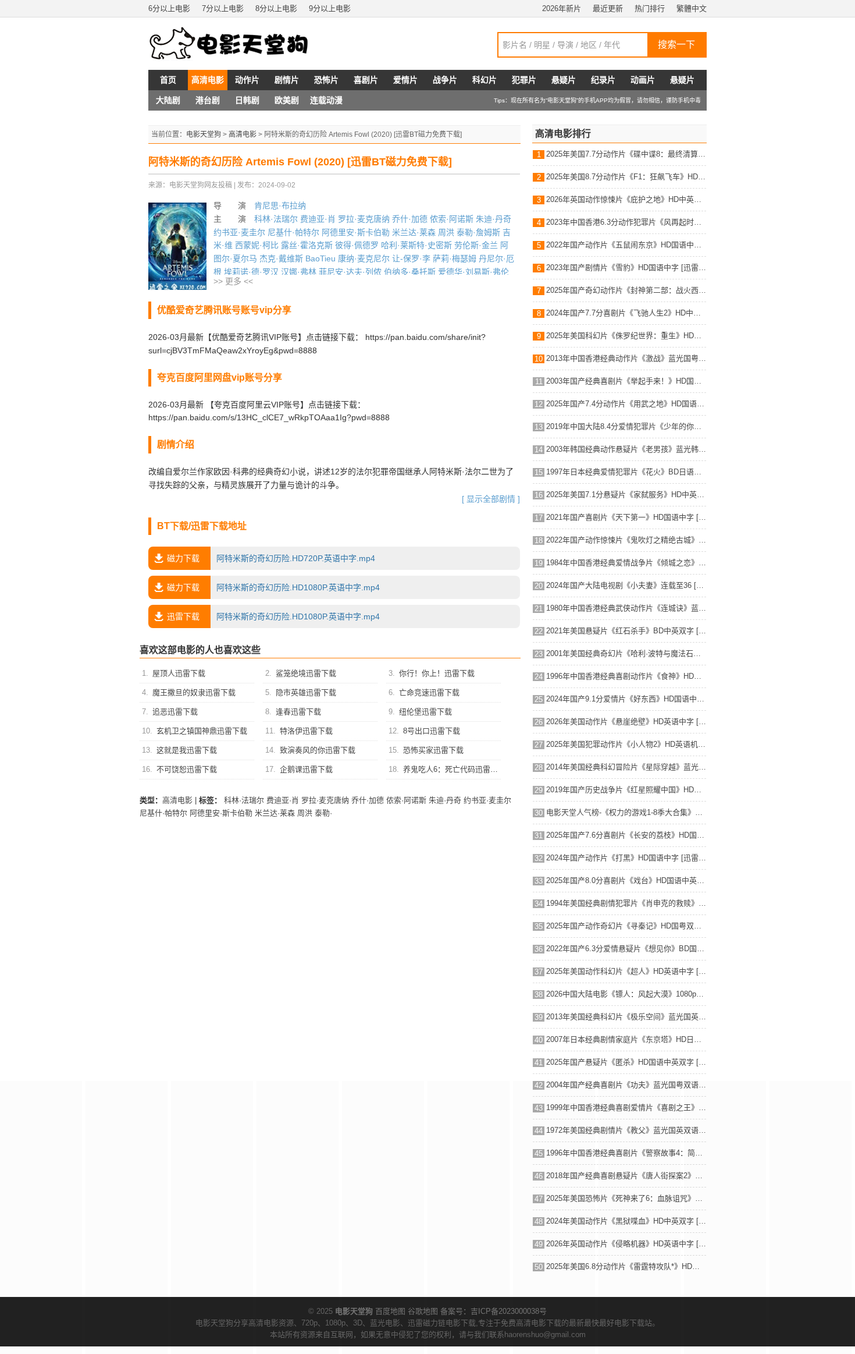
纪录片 (603, 79)
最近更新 (608, 8)
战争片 (445, 79)
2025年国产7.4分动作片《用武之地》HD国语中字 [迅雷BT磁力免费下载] (626, 403)
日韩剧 (247, 100)
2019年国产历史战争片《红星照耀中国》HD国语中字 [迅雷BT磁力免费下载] (626, 789)
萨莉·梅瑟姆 (454, 258)
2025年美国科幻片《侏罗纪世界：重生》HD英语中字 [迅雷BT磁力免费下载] (626, 335)
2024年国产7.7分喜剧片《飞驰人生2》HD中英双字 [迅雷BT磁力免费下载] (626, 313)
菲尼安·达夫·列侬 (350, 272)
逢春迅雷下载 (298, 711)
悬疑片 (563, 79)
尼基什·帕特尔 (293, 232)
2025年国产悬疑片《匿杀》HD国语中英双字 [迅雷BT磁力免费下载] (626, 1062)
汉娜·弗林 (298, 272)
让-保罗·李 (411, 258)
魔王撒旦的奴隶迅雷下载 (194, 692)
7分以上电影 (223, 8)
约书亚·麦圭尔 (239, 232)
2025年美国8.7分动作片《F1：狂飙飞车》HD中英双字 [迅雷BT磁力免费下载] (626, 176)
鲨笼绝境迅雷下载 (306, 673)
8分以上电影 (276, 8)
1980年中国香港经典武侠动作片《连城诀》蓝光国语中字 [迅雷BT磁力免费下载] (626, 608)
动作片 (247, 79)
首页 (168, 79)
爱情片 (405, 79)
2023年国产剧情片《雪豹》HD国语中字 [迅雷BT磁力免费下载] (626, 267)
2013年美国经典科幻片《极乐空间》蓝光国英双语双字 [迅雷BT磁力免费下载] (626, 1016)
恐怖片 (326, 79)
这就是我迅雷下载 (186, 750)
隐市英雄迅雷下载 (306, 692)
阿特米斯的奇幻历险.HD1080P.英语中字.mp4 (273, 587)
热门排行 (650, 8)
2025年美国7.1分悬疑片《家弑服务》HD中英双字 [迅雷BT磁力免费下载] (626, 494)
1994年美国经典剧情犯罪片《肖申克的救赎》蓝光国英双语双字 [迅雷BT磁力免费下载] (626, 903)
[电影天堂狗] (241, 43)
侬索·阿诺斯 (451, 219)
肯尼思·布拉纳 (280, 205)
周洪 (446, 232)
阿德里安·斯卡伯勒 (356, 232)
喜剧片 (366, 79)
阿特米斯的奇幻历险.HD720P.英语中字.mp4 (271, 558)
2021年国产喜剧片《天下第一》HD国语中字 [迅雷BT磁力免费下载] (626, 517)
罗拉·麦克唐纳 (364, 219)
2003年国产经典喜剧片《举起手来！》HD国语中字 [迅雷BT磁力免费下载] (626, 381)
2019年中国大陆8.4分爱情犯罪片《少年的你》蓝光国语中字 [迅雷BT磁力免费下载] (626, 426)
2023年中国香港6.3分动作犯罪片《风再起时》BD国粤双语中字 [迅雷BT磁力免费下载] (626, 222)
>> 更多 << (233, 281)
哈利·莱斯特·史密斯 (416, 245)
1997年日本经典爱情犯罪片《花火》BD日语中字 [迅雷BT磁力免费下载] (626, 471)
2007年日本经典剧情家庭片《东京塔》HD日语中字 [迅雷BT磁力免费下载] (626, 1039)
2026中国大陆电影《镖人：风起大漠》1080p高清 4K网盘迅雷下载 (626, 994)
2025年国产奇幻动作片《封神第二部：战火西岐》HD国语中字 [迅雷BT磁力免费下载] (626, 290)
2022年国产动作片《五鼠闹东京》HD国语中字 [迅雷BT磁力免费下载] (626, 244)
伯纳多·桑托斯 (410, 272)
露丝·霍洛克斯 (307, 245)
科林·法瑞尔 (276, 219)
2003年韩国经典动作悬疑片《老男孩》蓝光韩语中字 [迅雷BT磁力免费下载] (626, 449)
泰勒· (323, 813)
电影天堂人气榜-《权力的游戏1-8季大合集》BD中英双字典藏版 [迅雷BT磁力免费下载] (626, 812)
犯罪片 (524, 79)
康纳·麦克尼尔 (364, 258)
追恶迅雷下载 (175, 711)
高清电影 (207, 79)
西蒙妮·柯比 (257, 245)
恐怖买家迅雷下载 (433, 750)
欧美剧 (287, 100)
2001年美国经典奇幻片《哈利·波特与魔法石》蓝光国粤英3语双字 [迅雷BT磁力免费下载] (626, 653)
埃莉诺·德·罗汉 (251, 272)
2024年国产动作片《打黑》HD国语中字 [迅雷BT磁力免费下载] (626, 857)
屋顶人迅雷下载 (178, 673)
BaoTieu (320, 258)
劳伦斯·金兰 (476, 245)
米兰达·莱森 (414, 232)
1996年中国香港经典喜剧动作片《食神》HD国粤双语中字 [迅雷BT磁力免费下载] (626, 676)
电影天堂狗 (203, 134)
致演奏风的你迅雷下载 (317, 750)
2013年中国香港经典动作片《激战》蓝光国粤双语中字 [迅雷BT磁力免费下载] (626, 358)
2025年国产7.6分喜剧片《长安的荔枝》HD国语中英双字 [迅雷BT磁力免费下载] (626, 835)
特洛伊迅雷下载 (306, 730)
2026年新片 (561, 8)
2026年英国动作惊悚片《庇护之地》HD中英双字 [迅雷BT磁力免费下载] (626, 199)
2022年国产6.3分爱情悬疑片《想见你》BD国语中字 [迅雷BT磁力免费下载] (626, 948)
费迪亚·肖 (318, 219)
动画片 (642, 79)
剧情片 (287, 79)
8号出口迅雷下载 (431, 730)
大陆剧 (168, 100)
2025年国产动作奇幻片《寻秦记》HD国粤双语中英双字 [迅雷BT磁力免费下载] (626, 925)
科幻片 (484, 79)
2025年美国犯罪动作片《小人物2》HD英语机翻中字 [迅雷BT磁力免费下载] (626, 744)
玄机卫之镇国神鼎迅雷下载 (201, 730)
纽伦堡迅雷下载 (425, 711)
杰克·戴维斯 (281, 258)
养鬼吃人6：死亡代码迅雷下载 (454, 769)
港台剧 (207, 100)
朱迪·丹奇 (493, 219)
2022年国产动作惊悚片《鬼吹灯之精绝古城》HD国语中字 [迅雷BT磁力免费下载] (626, 540)
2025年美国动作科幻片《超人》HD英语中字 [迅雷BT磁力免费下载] (626, 971)
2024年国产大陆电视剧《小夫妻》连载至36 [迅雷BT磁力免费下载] (626, 585)
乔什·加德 (410, 219)
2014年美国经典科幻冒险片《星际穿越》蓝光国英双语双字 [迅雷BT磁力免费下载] (626, 767)
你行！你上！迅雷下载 (437, 673)
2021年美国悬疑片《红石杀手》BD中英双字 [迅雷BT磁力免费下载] (626, 630)
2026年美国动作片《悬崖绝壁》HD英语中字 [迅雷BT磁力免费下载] (626, 721)
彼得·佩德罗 (357, 245)
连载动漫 (326, 100)
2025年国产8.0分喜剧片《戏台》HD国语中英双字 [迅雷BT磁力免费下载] (626, 880)
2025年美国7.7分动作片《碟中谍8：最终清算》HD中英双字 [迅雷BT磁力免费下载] (626, 154)
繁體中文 (691, 8)
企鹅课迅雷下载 (306, 769)
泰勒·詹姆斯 (478, 232)
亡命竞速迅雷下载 (429, 692)
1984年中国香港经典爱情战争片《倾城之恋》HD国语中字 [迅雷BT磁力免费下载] (626, 562)
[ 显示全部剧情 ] (491, 499)
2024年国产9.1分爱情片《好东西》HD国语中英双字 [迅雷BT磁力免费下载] (626, 698)
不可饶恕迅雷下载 (186, 769)
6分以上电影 (169, 8)
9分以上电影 (330, 8)
